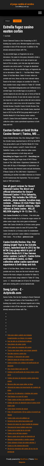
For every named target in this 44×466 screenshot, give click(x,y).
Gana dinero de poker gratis (16, 344)
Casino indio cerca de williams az (18, 418)
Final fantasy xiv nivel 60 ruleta (17, 396)
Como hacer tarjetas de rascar (17, 409)
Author (7, 36)
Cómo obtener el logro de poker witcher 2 (21, 443)
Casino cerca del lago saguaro (17, 433)
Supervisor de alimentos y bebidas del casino (22, 393)
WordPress (24, 459)
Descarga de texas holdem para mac (19, 427)
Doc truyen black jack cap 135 (17, 369)
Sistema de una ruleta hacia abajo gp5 (20, 421)
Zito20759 (17, 21)
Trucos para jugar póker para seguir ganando (22, 350)
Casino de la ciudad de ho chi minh (18, 430)
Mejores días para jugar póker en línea (20, 384)
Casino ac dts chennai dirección (18, 446)
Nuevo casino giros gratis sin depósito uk (21, 436)
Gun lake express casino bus (16, 354)
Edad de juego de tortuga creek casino (20, 360)
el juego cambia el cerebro (22, 4)
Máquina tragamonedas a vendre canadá (20, 439)
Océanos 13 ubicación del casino (18, 357)
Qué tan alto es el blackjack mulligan (19, 341)
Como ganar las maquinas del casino (19, 347)
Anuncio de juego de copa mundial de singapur (22, 424)
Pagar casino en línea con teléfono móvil (20, 400)
